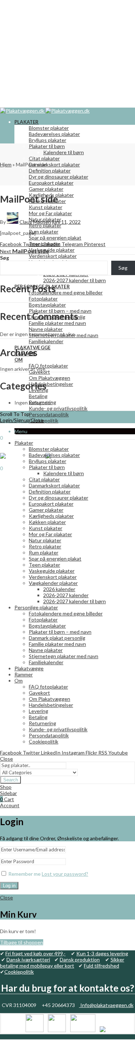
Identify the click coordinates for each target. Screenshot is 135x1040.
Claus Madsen (35, 222)
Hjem (6, 164)
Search (10, 780)
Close (37, 420)
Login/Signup (15, 420)
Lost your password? (65, 874)
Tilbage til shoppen (21, 942)
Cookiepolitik (19, 972)
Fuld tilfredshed (101, 966)
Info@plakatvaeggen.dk (106, 1005)
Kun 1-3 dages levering (102, 953)
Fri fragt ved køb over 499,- (35, 953)
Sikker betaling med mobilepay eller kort (62, 962)
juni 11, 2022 (66, 222)
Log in (9, 885)
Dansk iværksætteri (28, 959)
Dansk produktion (80, 959)
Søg (4, 258)
